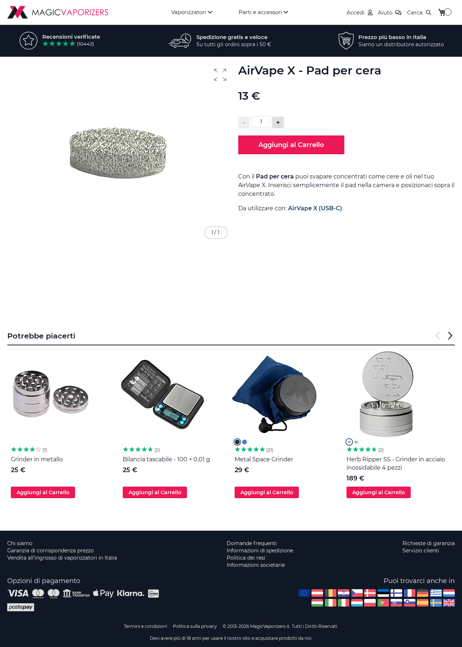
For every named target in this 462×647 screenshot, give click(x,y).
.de (422, 593)
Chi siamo (19, 543)
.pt (383, 603)
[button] (220, 75)
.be (330, 593)
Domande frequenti (252, 543)
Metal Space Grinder (264, 459)
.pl (370, 603)
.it (343, 603)
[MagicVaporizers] (57, 12)
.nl (449, 593)
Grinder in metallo (37, 459)
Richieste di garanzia (428, 543)
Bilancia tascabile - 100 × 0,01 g (166, 459)
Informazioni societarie (256, 565)
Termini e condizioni (145, 626)
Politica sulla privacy (195, 626)
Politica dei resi (246, 558)
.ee (383, 593)
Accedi (355, 12)
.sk (396, 603)
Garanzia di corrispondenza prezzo (50, 550)
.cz (357, 593)
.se (436, 603)
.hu (317, 603)
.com (304, 593)
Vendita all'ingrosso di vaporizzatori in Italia (62, 558)
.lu (357, 603)
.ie (330, 603)
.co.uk (449, 603)
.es (422, 603)
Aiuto (385, 12)
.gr (436, 593)
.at (317, 593)
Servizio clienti (420, 550)
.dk (370, 593)
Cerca (415, 12)
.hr (343, 593)
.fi (396, 593)
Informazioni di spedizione (260, 550)
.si (409, 603)
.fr (409, 593)
